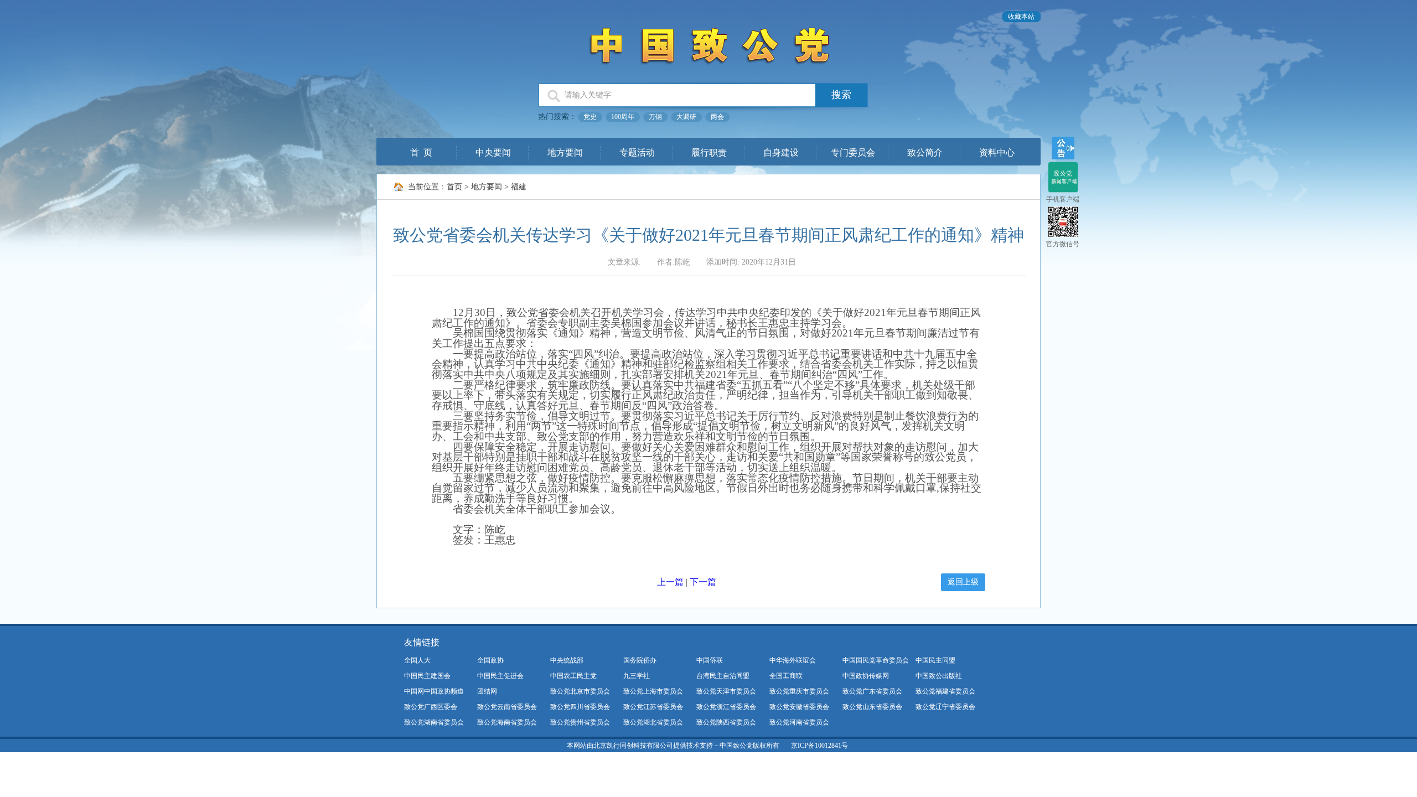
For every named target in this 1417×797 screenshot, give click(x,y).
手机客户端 (1062, 199)
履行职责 (709, 152)
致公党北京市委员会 (580, 691)
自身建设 (781, 152)
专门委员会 (853, 152)
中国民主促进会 (500, 676)
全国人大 (417, 660)
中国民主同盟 (935, 660)
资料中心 (997, 152)
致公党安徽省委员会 (799, 707)
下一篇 (703, 582)
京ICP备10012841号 (819, 745)
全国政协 (490, 660)
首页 (454, 187)
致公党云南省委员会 (507, 707)
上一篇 (670, 582)
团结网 (487, 691)
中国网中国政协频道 (434, 691)
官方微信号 (1062, 244)
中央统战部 (566, 660)
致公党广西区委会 (430, 707)
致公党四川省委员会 (580, 707)
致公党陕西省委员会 (726, 722)
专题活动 (637, 152)
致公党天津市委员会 (726, 691)
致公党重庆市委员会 (799, 691)
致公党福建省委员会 (945, 691)
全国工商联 (786, 676)
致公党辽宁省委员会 (945, 707)
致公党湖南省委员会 (434, 722)
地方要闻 (565, 152)
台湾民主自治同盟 (722, 676)
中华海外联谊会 (792, 660)
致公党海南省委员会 (507, 722)
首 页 (421, 152)
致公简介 (925, 152)
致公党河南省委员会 (799, 722)
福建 (518, 187)
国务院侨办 (639, 660)
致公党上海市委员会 (653, 691)
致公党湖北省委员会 (653, 722)
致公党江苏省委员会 (653, 707)
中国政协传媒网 (865, 676)
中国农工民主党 (573, 676)
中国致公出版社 (939, 676)
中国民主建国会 (427, 676)
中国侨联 (709, 660)
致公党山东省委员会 (872, 707)
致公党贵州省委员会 (580, 722)
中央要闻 (493, 152)
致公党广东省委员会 (872, 691)
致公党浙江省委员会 (726, 707)
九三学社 (636, 676)
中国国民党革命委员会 (875, 660)
